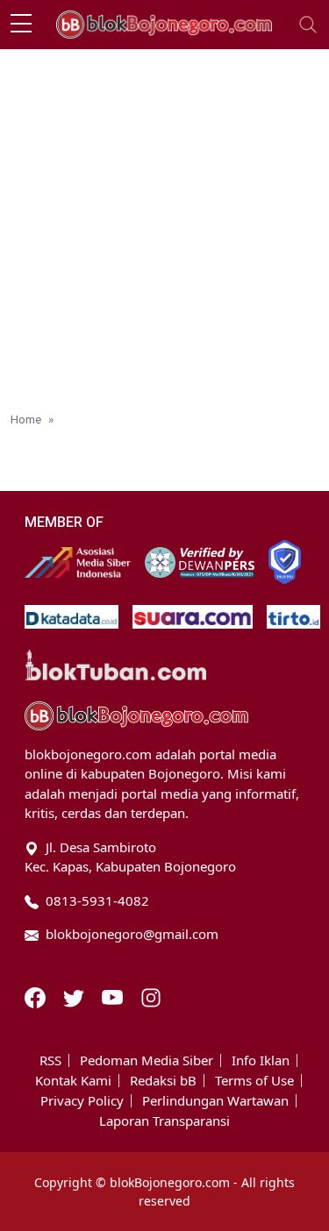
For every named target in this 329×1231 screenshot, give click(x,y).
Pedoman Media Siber (146, 1060)
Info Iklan (261, 1060)
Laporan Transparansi (164, 1121)
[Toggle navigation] (307, 25)
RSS (50, 1060)
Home (26, 419)
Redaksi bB (163, 1080)
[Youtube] (114, 996)
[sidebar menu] (21, 25)
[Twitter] (75, 996)
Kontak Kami (73, 1080)
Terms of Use (254, 1080)
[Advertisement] (164, 223)
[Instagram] (150, 996)
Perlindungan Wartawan (215, 1100)
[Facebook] (37, 996)
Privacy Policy (82, 1100)
